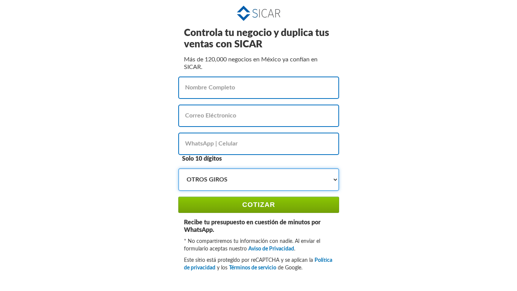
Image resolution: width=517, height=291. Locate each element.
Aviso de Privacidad (271, 249)
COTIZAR (258, 204)
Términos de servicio (252, 268)
